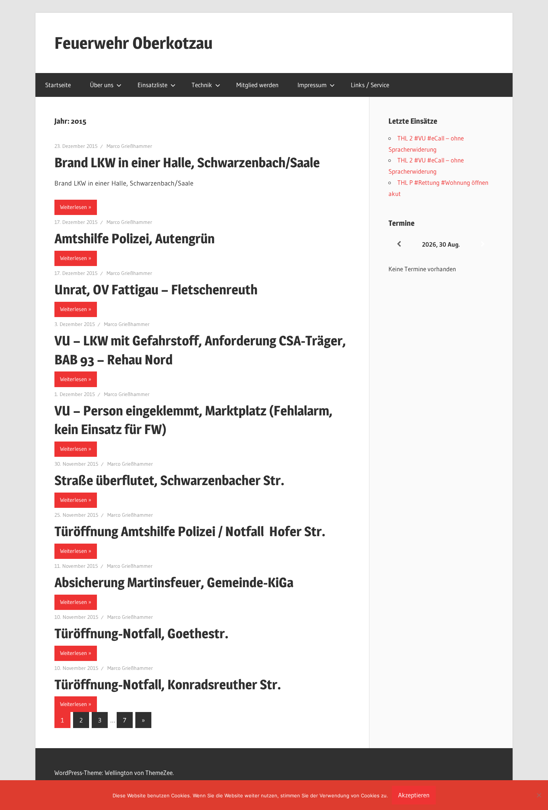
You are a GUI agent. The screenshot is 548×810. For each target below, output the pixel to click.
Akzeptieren (413, 795)
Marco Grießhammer (129, 146)
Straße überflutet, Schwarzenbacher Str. (169, 480)
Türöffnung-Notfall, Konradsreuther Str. (167, 684)
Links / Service (370, 85)
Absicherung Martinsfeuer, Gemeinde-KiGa (173, 582)
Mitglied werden (257, 85)
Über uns (101, 85)
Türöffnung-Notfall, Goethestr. (141, 633)
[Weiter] (482, 244)
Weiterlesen (73, 207)
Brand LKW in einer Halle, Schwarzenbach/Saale (188, 162)
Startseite (58, 85)
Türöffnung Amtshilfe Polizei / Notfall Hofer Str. (189, 531)
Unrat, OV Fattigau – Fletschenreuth (156, 289)
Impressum (312, 85)
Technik (202, 85)
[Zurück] (398, 244)
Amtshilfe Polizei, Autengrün (134, 238)
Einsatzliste (152, 85)
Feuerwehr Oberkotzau (133, 43)
